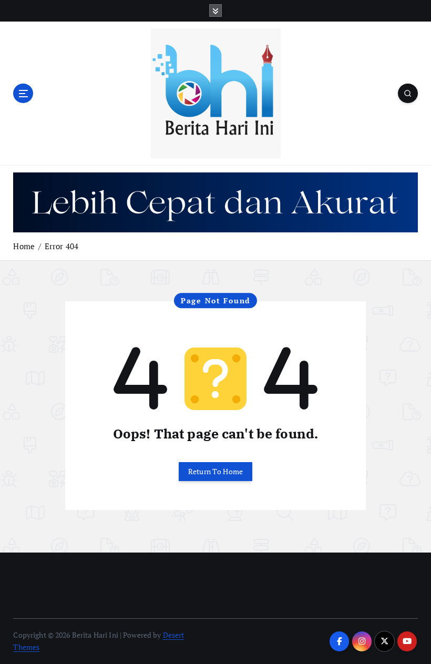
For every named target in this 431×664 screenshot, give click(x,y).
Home (24, 246)
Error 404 (61, 246)
